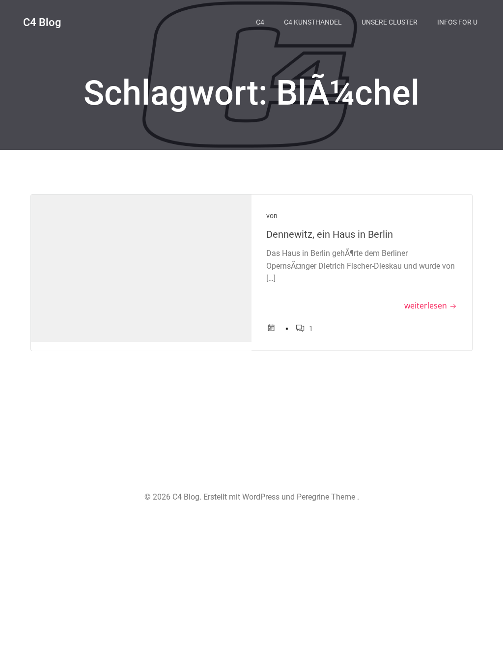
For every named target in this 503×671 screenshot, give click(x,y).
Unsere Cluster (390, 22)
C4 (260, 22)
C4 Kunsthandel (313, 22)
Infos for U (457, 22)
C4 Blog (42, 22)
